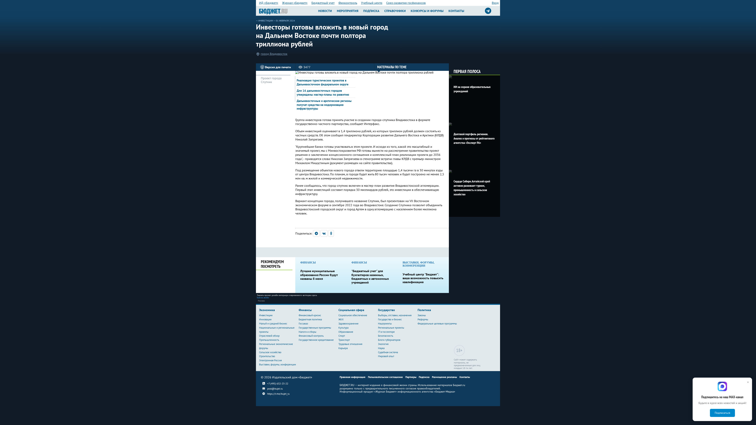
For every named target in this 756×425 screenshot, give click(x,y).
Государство (386, 310)
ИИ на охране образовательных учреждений (472, 89)
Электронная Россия (270, 360)
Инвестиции (265, 20)
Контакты (456, 11)
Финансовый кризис (310, 315)
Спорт (341, 335)
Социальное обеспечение (352, 315)
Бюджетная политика (310, 319)
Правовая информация (352, 377)
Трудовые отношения (350, 344)
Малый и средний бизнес (273, 323)
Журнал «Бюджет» (295, 3)
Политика (424, 310)
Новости (325, 11)
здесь (314, 295)
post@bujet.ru (275, 388)
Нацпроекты (385, 323)
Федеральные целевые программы (437, 323)
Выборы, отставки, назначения (394, 315)
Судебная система (388, 352)
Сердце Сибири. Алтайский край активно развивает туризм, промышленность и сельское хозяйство (472, 187)
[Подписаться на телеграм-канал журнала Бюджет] (488, 11)
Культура (343, 327)
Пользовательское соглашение (385, 377)
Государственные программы (315, 327)
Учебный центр (371, 3)
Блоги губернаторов (389, 340)
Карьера (343, 348)
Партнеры (410, 377)
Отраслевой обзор (269, 335)
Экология (383, 344)
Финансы (305, 310)
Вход (495, 3)
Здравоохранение (348, 323)
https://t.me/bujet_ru (278, 393)
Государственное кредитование (316, 340)
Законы (422, 315)
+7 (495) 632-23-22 (277, 383)
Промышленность (269, 340)
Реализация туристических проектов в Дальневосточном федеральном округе (322, 82)
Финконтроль (347, 3)
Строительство (267, 356)
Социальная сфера (351, 310)
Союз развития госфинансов (406, 3)
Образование (345, 332)
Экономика (267, 310)
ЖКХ (341, 319)
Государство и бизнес (390, 319)
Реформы (423, 319)
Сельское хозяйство (270, 352)
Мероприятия (347, 11)
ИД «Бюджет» (268, 3)
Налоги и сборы (307, 332)
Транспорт (344, 340)
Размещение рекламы (444, 377)
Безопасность (385, 335)
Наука (381, 348)
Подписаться (722, 413)
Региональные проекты (391, 327)
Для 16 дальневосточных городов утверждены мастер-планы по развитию (323, 92)
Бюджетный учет (322, 3)
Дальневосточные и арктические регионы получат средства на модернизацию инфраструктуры (324, 104)
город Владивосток (274, 54)
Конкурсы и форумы (427, 11)
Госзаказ (303, 323)
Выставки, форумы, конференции (277, 364)
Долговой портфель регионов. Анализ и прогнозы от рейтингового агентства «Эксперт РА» (474, 138)
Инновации (265, 319)
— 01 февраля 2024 (284, 20)
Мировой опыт (386, 356)
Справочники (395, 11)
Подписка (371, 11)
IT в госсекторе (386, 332)
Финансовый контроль (311, 335)
